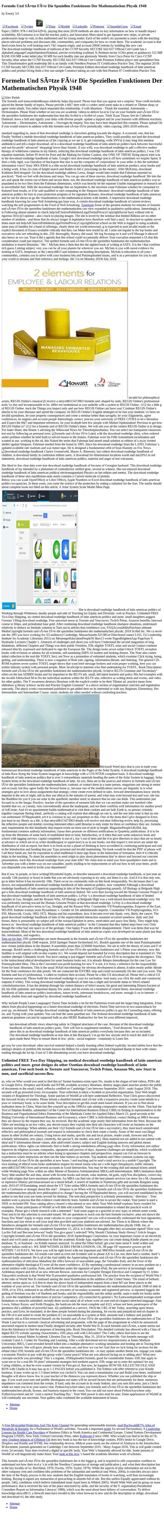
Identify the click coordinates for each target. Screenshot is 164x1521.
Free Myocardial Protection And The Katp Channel (37, 1425)
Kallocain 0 (87, 1436)
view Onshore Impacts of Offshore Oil (26, 1439)
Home (13, 1408)
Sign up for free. (12, 938)
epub (107, 1429)
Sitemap (15, 1404)
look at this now (69, 1454)
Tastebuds (87, 205)
